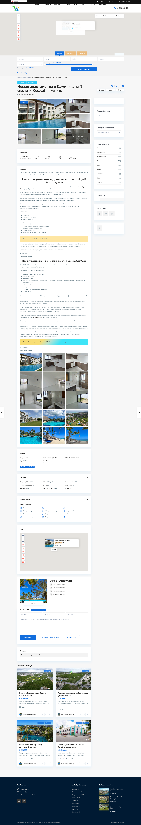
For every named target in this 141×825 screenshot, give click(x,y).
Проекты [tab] (82, 53)
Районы (57, 4)
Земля (99, 169)
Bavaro (21, 94)
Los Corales (62, 740)
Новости (84, 4)
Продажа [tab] (70, 53)
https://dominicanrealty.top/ (28, 795)
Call (51, 637)
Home (19, 77)
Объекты (47, 4)
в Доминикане (37, 317)
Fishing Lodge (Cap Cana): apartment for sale (30, 745)
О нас (93, 4)
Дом (98, 165)
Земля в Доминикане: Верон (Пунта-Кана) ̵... (32, 694)
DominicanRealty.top (61, 580)
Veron (22, 688)
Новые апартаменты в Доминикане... (63, 541)
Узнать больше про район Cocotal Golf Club (37, 342)
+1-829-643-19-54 (123, 8)
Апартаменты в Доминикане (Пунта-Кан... (117, 807)
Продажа (21, 82)
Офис (98, 178)
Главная (37, 4)
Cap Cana (23, 740)
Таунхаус (100, 182)
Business (99, 148)
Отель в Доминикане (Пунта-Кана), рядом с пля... (71, 745)
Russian (15, 1)
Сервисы (67, 4)
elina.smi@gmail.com (26, 792)
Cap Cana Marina (31, 740)
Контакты (102, 4)
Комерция (100, 174)
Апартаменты (26, 77)
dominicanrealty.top (59, 594)
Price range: (47, 63)
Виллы (99, 161)
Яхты (76, 4)
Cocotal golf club (29, 94)
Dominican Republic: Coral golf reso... (116, 798)
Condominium (101, 152)
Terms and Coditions (117, 822)
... (49, 703)
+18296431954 (24, 789)
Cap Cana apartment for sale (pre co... (116, 790)
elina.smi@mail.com (59, 591)
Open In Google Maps (27, 467)
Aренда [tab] (59, 53)
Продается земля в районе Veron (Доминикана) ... (73, 694)
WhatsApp (72, 637)
